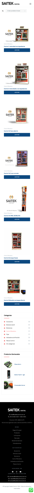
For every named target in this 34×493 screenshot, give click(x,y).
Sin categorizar (10, 344)
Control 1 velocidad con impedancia (14, 46)
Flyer (7, 334)
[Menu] (31, 4)
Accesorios (9, 322)
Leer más (17, 50)
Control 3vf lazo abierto (11, 131)
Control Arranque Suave (11, 258)
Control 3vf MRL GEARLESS (12, 215)
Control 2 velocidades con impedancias (15, 89)
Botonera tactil (10, 325)
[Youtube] (20, 471)
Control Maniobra (8, 44)
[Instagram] (16, 471)
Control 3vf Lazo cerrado (11, 173)
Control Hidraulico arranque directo (14, 300)
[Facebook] (12, 471)
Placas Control (10, 340)
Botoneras (9, 328)
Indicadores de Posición (13, 337)
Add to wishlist (29, 17)
